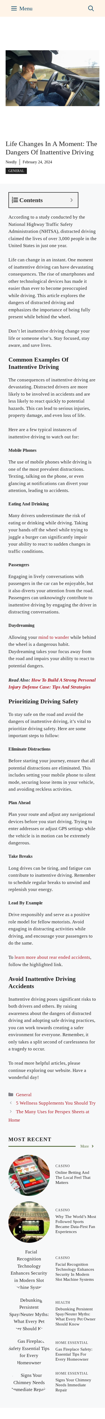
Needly (11, 162)
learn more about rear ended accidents (52, 957)
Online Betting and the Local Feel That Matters (72, 1177)
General (16, 171)
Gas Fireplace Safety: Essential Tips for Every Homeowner (73, 1354)
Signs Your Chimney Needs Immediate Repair (73, 1385)
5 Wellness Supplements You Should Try (56, 1103)
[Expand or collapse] (71, 200)
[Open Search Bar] (91, 8)
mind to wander (53, 637)
